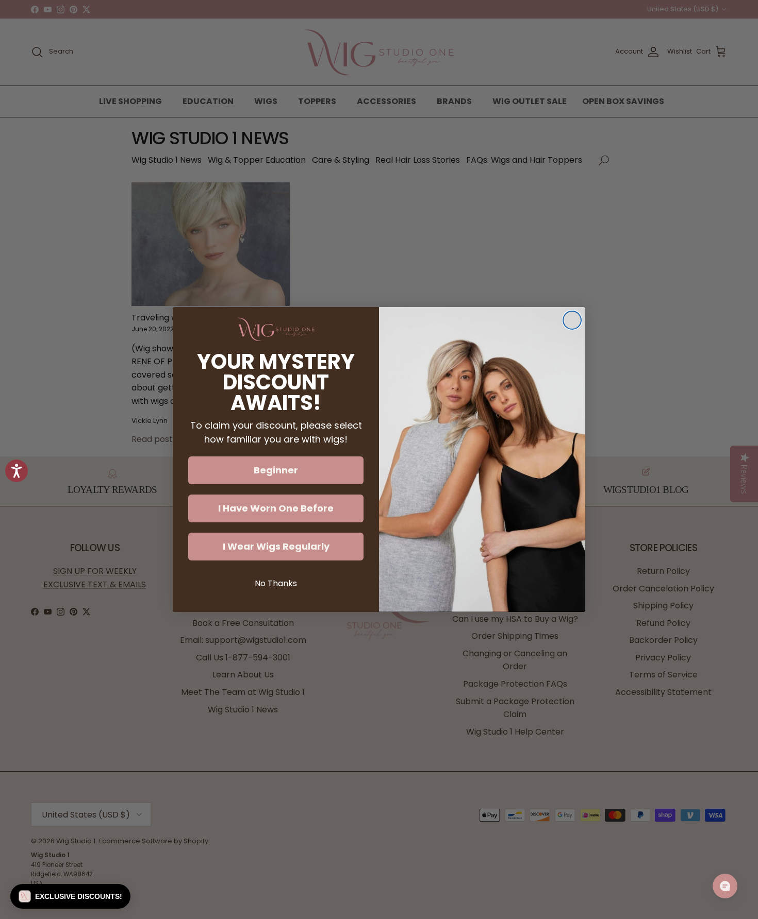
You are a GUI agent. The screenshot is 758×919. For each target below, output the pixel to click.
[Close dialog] (572, 320)
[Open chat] (725, 886)
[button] (70, 896)
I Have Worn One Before (276, 508)
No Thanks (276, 583)
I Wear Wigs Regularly (276, 546)
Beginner (276, 470)
